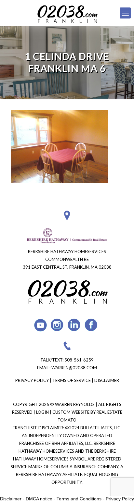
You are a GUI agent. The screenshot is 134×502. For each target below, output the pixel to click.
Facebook (91, 325)
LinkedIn (74, 325)
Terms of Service (71, 380)
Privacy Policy (32, 380)
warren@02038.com (74, 367)
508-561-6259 (79, 359)
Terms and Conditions (79, 498)
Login (43, 412)
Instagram (57, 325)
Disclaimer (106, 380)
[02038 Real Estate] (67, 13)
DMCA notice (39, 498)
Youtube (40, 325)
